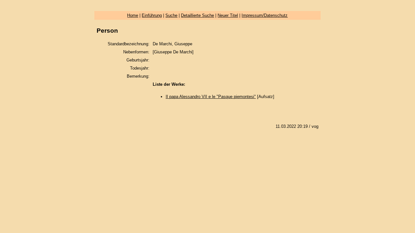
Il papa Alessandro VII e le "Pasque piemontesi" (211, 96)
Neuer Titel (228, 15)
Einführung (152, 15)
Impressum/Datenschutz (265, 15)
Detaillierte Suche (197, 15)
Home (132, 15)
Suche (171, 15)
